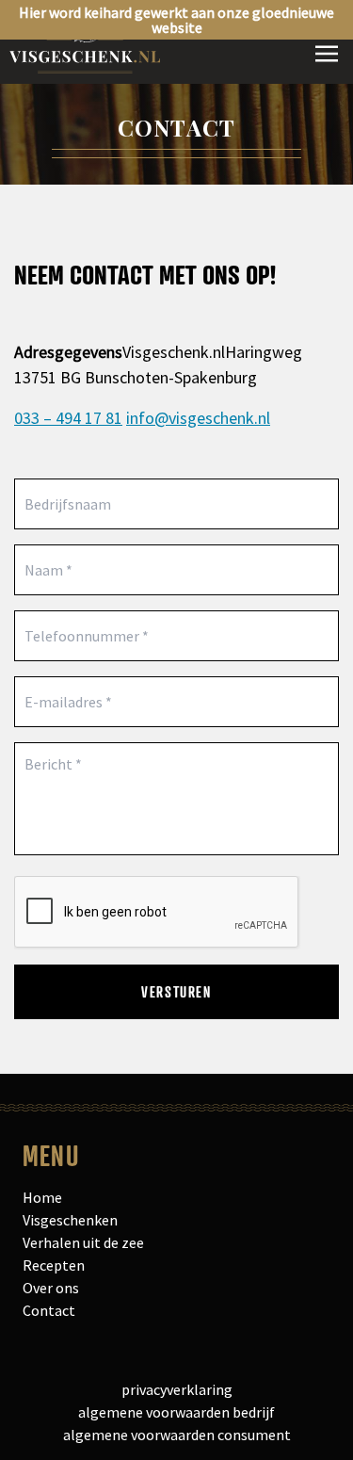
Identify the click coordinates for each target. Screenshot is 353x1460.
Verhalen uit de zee (83, 1242)
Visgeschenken (70, 1219)
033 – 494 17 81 (68, 418)
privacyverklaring (177, 1389)
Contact (49, 1310)
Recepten (54, 1265)
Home (42, 1197)
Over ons (51, 1287)
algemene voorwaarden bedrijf (176, 1412)
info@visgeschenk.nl (198, 418)
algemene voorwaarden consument (177, 1434)
